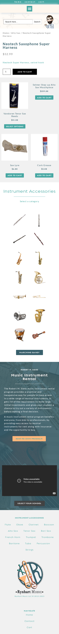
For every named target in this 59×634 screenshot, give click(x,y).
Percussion (43, 543)
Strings (30, 550)
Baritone (14, 543)
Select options (14, 126)
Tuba (28, 543)
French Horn (12, 537)
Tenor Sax (29, 531)
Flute (8, 524)
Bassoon (49, 524)
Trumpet (31, 537)
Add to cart (25, 72)
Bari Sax (46, 531)
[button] (29, 8)
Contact (30, 2)
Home (18, 2)
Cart (41, 2)
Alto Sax (15, 33)
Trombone (48, 537)
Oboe (19, 524)
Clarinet (34, 524)
